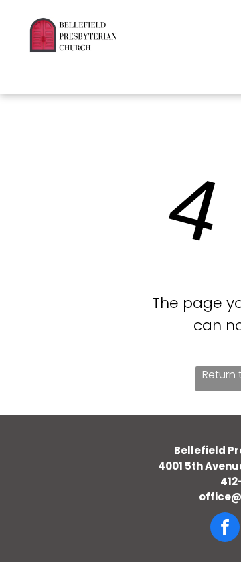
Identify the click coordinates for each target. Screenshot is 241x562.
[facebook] (225, 528)
